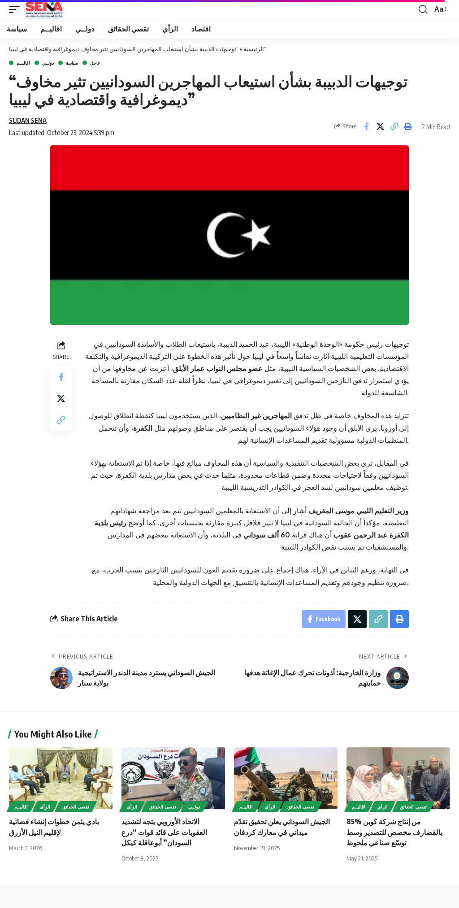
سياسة (72, 63)
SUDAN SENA (28, 120)
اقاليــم (23, 63)
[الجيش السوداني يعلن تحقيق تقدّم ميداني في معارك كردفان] (286, 778)
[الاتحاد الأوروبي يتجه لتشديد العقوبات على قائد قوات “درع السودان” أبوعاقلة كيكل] (173, 778)
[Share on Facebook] (366, 126)
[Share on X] (380, 126)
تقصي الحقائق (75, 806)
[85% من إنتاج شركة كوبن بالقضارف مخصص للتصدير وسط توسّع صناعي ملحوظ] (398, 778)
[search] (423, 9)
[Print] (408, 126)
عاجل (95, 63)
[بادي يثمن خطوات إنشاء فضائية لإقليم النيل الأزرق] (61, 778)
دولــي (48, 63)
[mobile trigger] (16, 9)
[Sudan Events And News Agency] (44, 9)
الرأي (45, 806)
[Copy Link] (394, 126)
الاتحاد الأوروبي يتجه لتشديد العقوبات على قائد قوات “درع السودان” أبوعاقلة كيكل (164, 832)
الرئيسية (253, 48)
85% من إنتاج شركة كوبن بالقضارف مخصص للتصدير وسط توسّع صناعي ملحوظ (394, 832)
